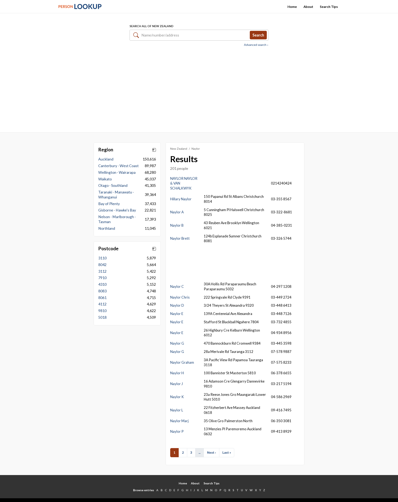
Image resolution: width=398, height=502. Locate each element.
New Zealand (178, 148)
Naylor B (176, 225)
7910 (102, 278)
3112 (102, 271)
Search (258, 35)
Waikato (105, 179)
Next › (211, 452)
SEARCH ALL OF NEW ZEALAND (151, 26)
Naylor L (176, 410)
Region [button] (105, 149)
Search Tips (329, 7)
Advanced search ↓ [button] (256, 44)
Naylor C (177, 286)
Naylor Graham (182, 362)
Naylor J (176, 384)
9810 (102, 311)
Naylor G (177, 343)
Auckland (105, 159)
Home (292, 7)
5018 (102, 317)
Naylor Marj (179, 421)
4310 (102, 284)
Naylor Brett (180, 238)
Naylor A (177, 212)
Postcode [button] (108, 248)
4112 (102, 304)
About (308, 7)
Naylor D (177, 305)
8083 (102, 291)
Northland (106, 228)
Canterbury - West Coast (118, 166)
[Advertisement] (199, 87)
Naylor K (177, 397)
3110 (102, 258)
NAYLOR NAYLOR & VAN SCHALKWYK (183, 183)
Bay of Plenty (109, 204)
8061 (102, 297)
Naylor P (177, 431)
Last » (226, 452)
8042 (102, 265)
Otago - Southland (112, 185)
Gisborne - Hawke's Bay (117, 210)
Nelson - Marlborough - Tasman (117, 219)
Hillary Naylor (181, 199)
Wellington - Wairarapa (117, 172)
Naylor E (176, 313)
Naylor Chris (180, 297)
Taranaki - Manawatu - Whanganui (116, 194)
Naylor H (177, 373)
